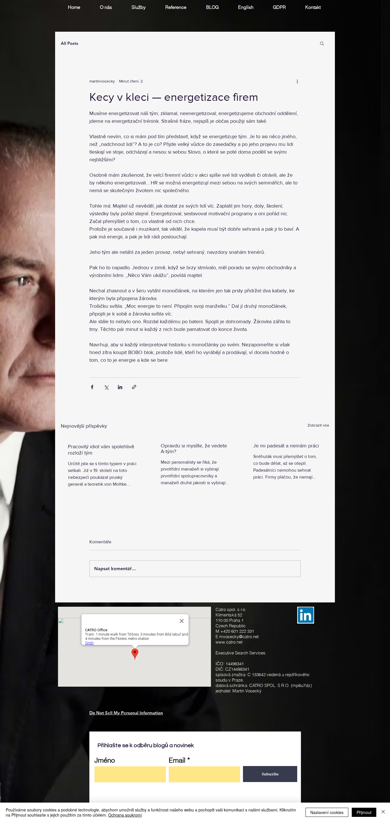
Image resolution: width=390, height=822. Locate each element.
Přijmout (364, 812)
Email (177, 760)
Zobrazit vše (318, 425)
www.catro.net (229, 642)
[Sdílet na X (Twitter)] (106, 387)
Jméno (105, 760)
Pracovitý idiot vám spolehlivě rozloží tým (101, 450)
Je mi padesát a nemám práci (286, 446)
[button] (322, 43)
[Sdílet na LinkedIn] (120, 387)
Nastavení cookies (326, 812)
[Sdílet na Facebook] (92, 387)
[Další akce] (297, 81)
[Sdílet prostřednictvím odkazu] (134, 387)
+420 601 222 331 (237, 631)
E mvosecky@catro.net (237, 636)
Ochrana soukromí (125, 815)
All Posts (69, 43)
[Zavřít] (383, 812)
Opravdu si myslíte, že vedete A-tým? (194, 448)
